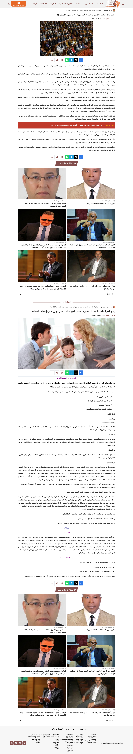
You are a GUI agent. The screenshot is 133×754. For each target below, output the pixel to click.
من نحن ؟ (37, 737)
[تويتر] (20, 743)
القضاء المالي (70, 742)
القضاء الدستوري (69, 740)
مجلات (57, 748)
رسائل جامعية (56, 742)
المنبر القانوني (69, 736)
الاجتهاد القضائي (105, 307)
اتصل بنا (38, 742)
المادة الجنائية (70, 748)
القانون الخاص (79, 736)
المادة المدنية (70, 751)
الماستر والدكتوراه (45, 734)
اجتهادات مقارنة (69, 737)
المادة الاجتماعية (69, 744)
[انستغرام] (12, 743)
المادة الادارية (70, 745)
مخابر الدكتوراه (46, 736)
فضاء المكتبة (56, 734)
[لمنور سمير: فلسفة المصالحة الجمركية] (91, 187)
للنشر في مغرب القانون (34, 736)
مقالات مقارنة (79, 739)
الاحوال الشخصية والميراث (66, 739)
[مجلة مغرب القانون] (112, 4)
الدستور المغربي (92, 736)
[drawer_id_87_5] (123, 3)
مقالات (81, 734)
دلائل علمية (56, 740)
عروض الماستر (55, 744)
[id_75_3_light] (9, 4)
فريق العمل (37, 740)
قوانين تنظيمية (92, 737)
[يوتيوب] (16, 743)
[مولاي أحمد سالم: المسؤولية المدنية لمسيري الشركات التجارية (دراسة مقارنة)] (91, 270)
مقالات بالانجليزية (78, 742)
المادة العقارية (69, 750)
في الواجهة (107, 10)
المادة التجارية (69, 747)
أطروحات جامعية (55, 736)
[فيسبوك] (24, 743)
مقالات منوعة (79, 744)
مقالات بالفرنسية (79, 740)
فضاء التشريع (93, 734)
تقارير (57, 737)
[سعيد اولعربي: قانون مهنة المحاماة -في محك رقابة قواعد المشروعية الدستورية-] (42, 187)
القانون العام (80, 737)
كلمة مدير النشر (36, 739)
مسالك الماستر (46, 737)
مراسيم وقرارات (92, 742)
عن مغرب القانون (35, 734)
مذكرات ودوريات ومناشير (90, 740)
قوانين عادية (93, 739)
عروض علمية (56, 745)
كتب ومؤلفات (56, 747)
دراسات (57, 739)
